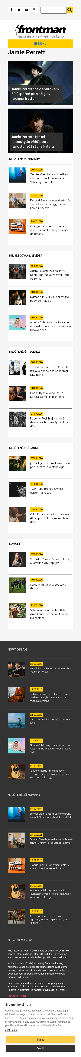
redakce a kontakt (17, 995)
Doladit (40, 1048)
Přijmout (40, 1039)
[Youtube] (26, 10)
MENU (42, 43)
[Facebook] (11, 10)
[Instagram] (34, 10)
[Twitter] (19, 10)
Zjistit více (11, 1029)
